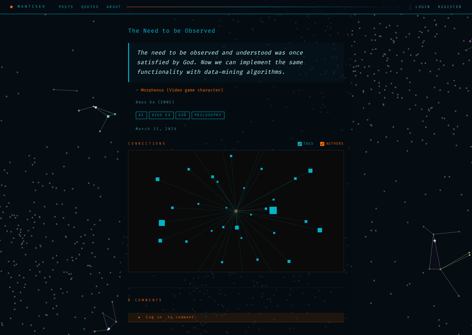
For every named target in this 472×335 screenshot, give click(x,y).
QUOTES (90, 7)
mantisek (32, 6)
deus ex (161, 115)
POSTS (66, 7)
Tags (308, 144)
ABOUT (114, 7)
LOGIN (422, 7)
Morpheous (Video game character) (182, 90)
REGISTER (450, 7)
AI (141, 115)
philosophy (208, 115)
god (183, 115)
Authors (335, 144)
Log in (154, 317)
